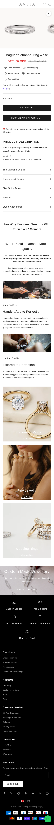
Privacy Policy (9, 726)
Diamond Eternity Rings (13, 671)
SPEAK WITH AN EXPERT (27, 589)
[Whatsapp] (47, 818)
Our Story (7, 685)
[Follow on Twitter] (11, 793)
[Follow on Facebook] (4, 793)
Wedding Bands (10, 662)
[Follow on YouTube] (33, 793)
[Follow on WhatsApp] (47, 793)
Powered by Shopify (36, 807)
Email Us (7, 750)
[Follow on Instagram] (18, 793)
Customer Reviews (11, 690)
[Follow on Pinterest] (25, 793)
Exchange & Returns (12, 717)
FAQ (5, 694)
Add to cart (27, 108)
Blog (5, 699)
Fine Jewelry (8, 667)
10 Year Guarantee (11, 713)
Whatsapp (7, 754)
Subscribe (13, 784)
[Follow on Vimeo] (40, 793)
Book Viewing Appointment (27, 118)
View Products (27, 439)
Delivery (6, 722)
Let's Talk (7, 745)
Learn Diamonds (10, 731)
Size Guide (7, 98)
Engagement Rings (11, 658)
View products (27, 555)
